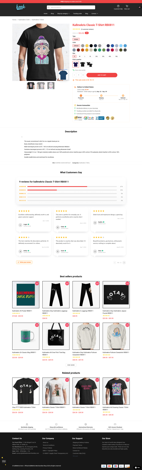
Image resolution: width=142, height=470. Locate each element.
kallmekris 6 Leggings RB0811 (83, 311)
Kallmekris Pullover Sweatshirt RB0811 (116, 352)
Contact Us (76, 450)
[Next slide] (66, 52)
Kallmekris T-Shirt (38, 20)
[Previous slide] (15, 52)
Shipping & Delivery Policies (81, 442)
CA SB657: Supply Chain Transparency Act (55, 453)
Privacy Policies (47, 448)
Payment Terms (77, 445)
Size (74, 53)
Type (74, 36)
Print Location (77, 59)
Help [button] (138, 467)
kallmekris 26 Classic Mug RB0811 (24, 352)
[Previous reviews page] (114, 262)
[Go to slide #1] (30, 85)
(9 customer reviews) (87, 29)
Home (14, 20)
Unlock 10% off (4, 461)
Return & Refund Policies (80, 448)
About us (45, 442)
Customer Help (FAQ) (79, 453)
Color (74, 42)
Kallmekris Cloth (24, 20)
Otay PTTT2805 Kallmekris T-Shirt (23, 407)
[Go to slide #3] (51, 85)
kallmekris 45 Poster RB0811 (22, 311)
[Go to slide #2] (40, 85)
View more (71, 365)
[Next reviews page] (124, 262)
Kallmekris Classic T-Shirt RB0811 (53, 407)
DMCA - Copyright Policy (50, 450)
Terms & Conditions (48, 445)
